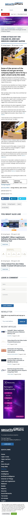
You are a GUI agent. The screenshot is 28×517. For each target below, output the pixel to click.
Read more (5, 244)
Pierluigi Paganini (6, 45)
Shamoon (13, 171)
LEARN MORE (7, 444)
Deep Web (4, 466)
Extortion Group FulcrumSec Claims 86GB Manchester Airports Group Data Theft (17, 370)
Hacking (19, 28)
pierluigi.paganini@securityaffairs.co (11, 440)
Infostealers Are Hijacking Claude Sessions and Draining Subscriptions (15, 350)
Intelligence (5, 474)
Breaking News (11, 28)
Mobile (3, 486)
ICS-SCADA (4, 498)
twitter (23, 198)
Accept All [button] (14, 513)
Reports (3, 488)
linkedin (14, 198)
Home (2, 28)
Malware (4, 483)
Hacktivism (4, 471)
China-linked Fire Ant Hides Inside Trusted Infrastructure (13, 265)
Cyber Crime (10, 374)
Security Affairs (6, 187)
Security (9, 335)
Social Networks (6, 493)
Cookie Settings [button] (6, 513)
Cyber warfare (5, 459)
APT (8, 344)
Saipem (19, 204)
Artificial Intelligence (12, 354)
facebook (6, 198)
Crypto (3, 501)
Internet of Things (7, 479)
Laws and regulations (8, 481)
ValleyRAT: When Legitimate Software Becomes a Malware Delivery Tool (13, 239)
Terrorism (4, 496)
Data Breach (5, 464)
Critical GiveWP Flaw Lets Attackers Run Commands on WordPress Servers (15, 360)
